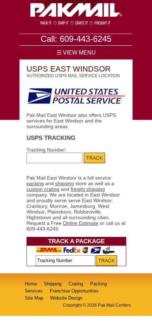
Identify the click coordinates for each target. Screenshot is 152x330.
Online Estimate (80, 223)
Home (31, 283)
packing (35, 183)
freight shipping (88, 189)
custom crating (43, 189)
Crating (76, 283)
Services (34, 291)
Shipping (53, 283)
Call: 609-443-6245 (76, 39)
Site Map (34, 298)
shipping (64, 183)
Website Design (66, 298)
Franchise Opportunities (74, 291)
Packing (98, 283)
